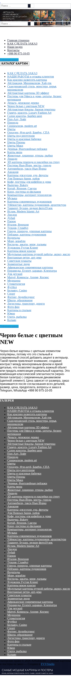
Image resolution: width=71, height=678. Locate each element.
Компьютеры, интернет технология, (29, 529)
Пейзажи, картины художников (26, 568)
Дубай (11, 552)
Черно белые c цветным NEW (25, 440)
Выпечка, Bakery (17, 519)
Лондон (12, 549)
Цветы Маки (15, 480)
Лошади (12, 493)
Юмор (11, 647)
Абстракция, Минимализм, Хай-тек (29, 417)
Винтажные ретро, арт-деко (24, 592)
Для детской (14, 608)
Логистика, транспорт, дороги (26, 638)
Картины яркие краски (21, 585)
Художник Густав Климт (22, 582)
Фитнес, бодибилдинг (21, 631)
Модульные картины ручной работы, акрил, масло (38, 588)
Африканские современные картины (30, 601)
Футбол (12, 621)
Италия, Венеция (18, 559)
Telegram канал (9, 59)
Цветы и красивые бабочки (24, 473)
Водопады (13, 572)
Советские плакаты (19, 595)
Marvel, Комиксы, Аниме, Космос (28, 611)
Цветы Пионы (16, 476)
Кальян (11, 654)
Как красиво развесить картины (27, 414)
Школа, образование (20, 634)
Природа (12, 457)
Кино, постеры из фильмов (24, 526)
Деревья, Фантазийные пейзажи (27, 483)
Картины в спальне (19, 644)
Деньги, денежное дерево (23, 437)
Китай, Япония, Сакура (22, 522)
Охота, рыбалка (17, 651)
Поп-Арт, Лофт (16, 453)
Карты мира (14, 486)
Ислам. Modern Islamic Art (23, 545)
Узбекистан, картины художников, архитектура (36, 539)
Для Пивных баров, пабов (23, 513)
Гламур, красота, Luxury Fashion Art (29, 447)
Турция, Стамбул (17, 562)
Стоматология (16, 618)
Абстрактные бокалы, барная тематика (31, 443)
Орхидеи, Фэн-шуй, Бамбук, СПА (28, 466)
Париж (11, 555)
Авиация (12, 506)
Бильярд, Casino (17, 624)
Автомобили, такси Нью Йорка (26, 503)
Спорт (11, 628)
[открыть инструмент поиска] (0, 1)
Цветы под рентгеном (21, 470)
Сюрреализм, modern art (22, 460)
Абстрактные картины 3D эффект (28, 427)
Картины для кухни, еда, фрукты (27, 509)
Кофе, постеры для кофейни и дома (29, 516)
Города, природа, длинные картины (29, 565)
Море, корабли (16, 575)
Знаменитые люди (18, 598)
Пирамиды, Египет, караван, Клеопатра (32, 605)
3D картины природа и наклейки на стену (33, 496)
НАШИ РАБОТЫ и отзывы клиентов (30, 411)
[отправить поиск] (29, 6)
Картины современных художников (29, 536)
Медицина (13, 615)
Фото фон (13, 641)
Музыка (12, 532)
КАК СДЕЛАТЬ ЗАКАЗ (22, 407)
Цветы (11, 463)
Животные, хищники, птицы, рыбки (30, 489)
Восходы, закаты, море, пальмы (26, 578)
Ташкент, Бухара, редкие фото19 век (30, 542)
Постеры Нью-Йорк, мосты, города (29, 499)
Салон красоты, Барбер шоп (24, 450)
